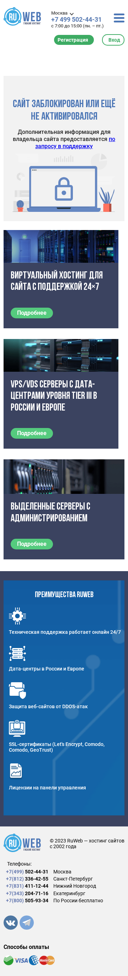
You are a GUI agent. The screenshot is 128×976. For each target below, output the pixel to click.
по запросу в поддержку (75, 143)
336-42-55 (27, 879)
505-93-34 (27, 900)
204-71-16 (27, 893)
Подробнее (32, 312)
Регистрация (73, 40)
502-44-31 (27, 872)
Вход (114, 40)
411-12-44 (27, 886)
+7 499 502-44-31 (76, 19)
